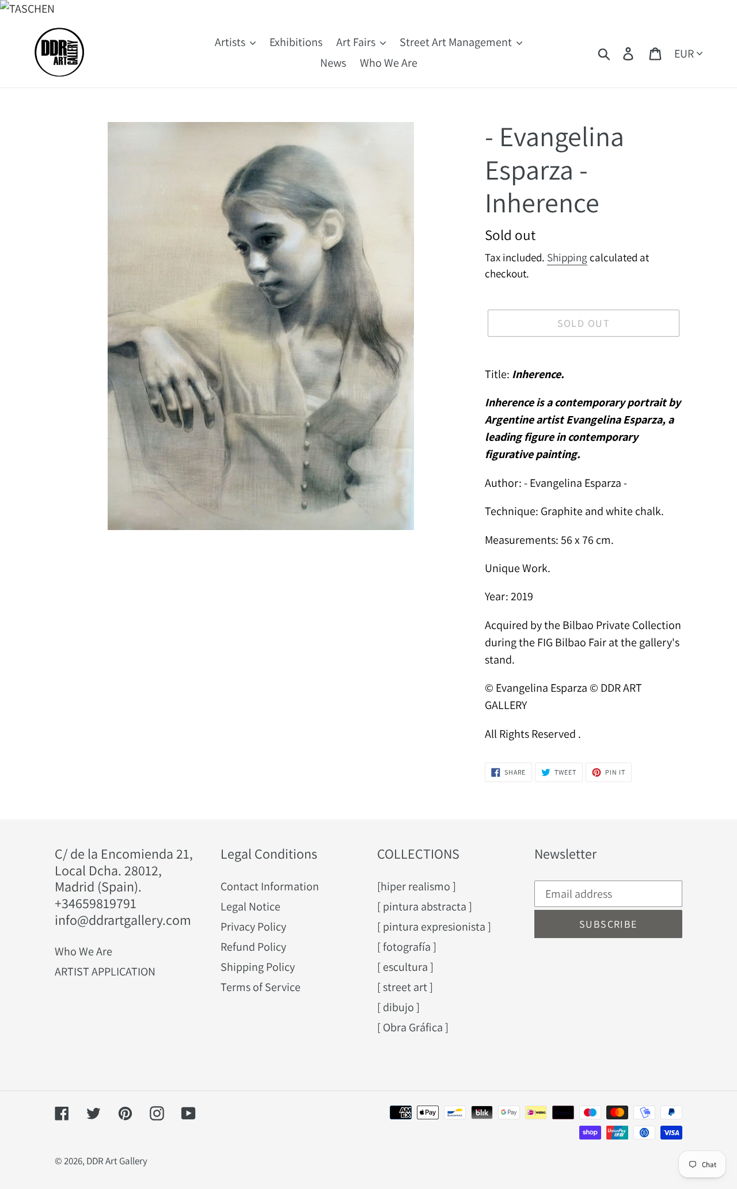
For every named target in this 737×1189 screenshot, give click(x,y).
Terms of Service (261, 987)
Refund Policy (253, 946)
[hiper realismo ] (416, 886)
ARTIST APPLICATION (105, 971)
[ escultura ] (405, 966)
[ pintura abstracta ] (424, 906)
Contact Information (270, 886)
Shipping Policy (258, 966)
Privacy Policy (253, 926)
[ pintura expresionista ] (434, 926)
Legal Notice (250, 906)
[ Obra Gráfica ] (413, 1027)
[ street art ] (405, 987)
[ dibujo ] (398, 1007)
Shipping (567, 257)
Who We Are (83, 951)
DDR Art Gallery (116, 1160)
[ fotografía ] (406, 946)
